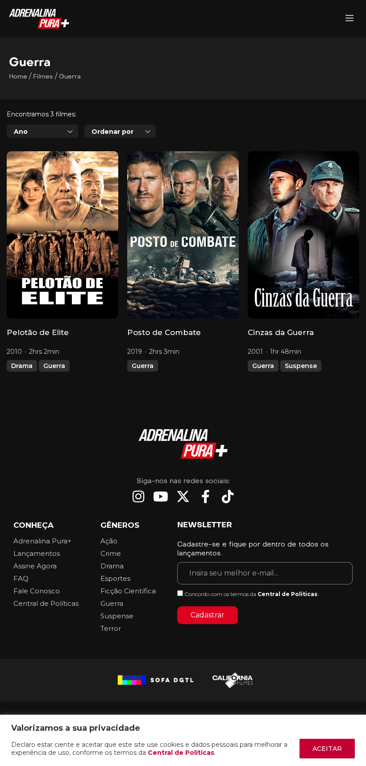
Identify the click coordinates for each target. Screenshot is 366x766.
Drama (22, 366)
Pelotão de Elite (38, 332)
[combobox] (42, 131)
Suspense (301, 366)
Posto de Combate (164, 332)
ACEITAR (327, 749)
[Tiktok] (227, 496)
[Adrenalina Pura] (349, 19)
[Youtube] (160, 496)
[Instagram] (138, 496)
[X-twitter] (183, 496)
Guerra (54, 366)
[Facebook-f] (205, 496)
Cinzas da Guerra (281, 332)
